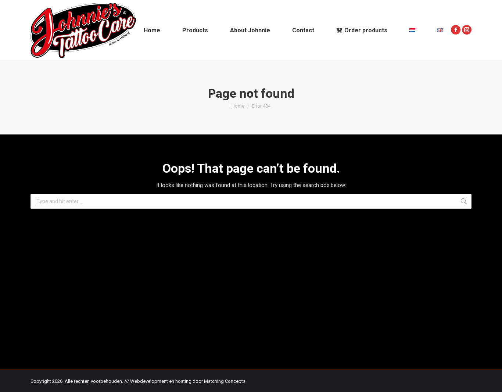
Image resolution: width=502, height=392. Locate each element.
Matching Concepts (224, 381)
